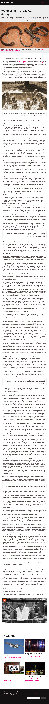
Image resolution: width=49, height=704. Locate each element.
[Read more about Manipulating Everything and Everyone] (14, 668)
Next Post (44, 629)
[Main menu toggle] (46, 2)
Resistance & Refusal (35, 656)
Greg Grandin (20, 49)
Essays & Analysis (7, 657)
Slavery (32, 49)
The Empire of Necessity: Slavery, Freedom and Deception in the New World (25, 62)
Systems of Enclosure (14, 679)
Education (14, 49)
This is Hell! (37, 49)
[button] (43, 3)
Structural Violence (9, 50)
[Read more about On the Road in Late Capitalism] (35, 668)
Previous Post (5, 629)
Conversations (28, 656)
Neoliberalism (27, 49)
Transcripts (17, 50)
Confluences (7, 656)
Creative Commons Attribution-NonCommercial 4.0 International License (12, 693)
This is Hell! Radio (23, 61)
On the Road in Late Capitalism (33, 677)
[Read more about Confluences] (14, 646)
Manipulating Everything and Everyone (12, 676)
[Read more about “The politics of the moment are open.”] (35, 645)
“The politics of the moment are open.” (33, 654)
